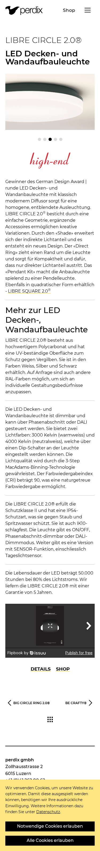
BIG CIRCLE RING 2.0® (31, 703)
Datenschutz (48, 811)
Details (41, 669)
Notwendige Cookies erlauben (50, 826)
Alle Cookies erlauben (50, 840)
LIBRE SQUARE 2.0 (29, 291)
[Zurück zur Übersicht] (50, 720)
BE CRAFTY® (76, 703)
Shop (69, 10)
